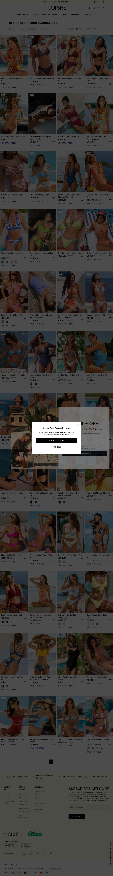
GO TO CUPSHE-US (56, 441)
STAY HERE (57, 447)
